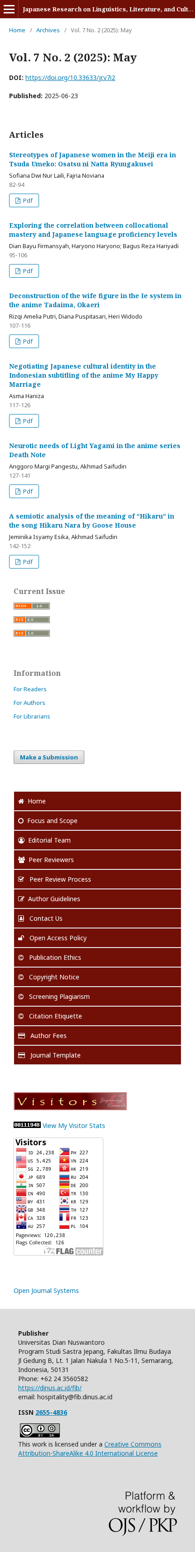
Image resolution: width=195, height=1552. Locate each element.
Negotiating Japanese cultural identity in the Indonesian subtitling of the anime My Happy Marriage (83, 375)
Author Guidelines (54, 898)
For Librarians (32, 716)
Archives (48, 30)
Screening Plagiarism (58, 996)
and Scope (52, 820)
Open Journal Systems (46, 1290)
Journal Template (55, 1055)
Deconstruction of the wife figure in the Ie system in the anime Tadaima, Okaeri (95, 300)
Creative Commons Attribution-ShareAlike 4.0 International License (89, 1448)
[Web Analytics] (27, 1125)
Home (17, 30)
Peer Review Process (59, 879)
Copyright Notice (53, 977)
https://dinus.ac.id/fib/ (50, 1387)
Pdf (27, 200)
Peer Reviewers (51, 859)
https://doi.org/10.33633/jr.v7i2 (70, 77)
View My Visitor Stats (74, 1125)
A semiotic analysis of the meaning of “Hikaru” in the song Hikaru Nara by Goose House (91, 520)
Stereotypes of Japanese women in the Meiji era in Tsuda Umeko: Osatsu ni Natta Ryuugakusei (92, 159)
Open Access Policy (57, 937)
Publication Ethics (54, 957)
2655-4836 (51, 1412)
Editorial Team (49, 840)
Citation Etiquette (54, 1016)
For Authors (29, 703)
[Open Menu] (9, 9)
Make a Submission (49, 757)
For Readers (30, 689)
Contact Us (45, 918)
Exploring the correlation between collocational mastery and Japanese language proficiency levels (93, 230)
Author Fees (48, 1035)
